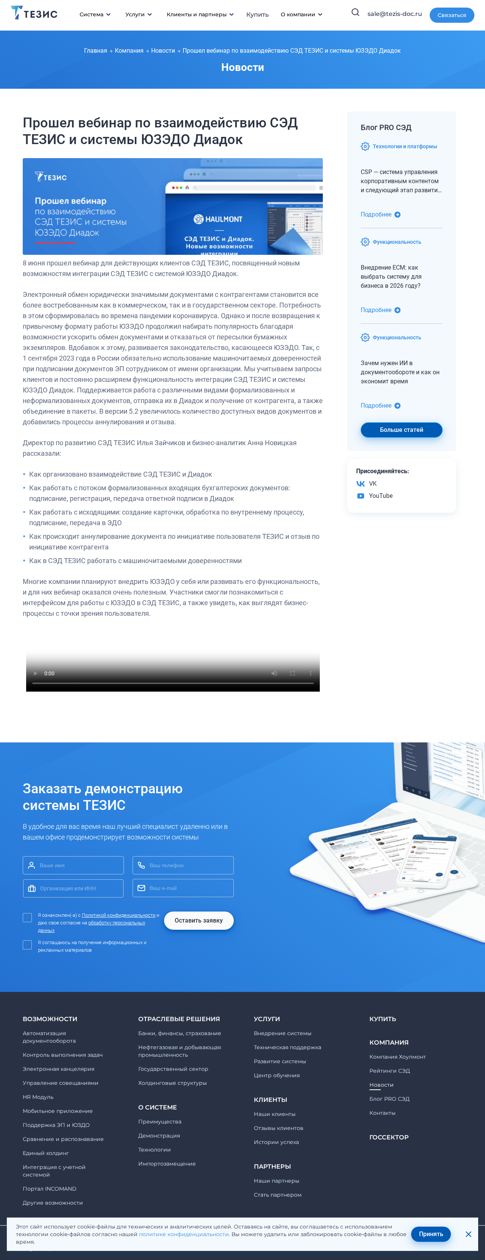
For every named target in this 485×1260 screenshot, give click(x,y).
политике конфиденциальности (184, 1234)
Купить (257, 14)
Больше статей (401, 429)
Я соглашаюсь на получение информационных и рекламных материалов (92, 946)
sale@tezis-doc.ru (395, 13)
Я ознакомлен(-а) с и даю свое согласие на (98, 922)
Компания (129, 50)
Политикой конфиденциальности (118, 915)
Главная (95, 50)
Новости (163, 50)
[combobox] (73, 888)
